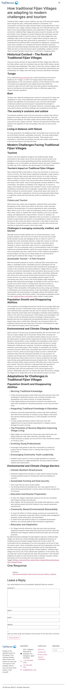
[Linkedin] (10, 677)
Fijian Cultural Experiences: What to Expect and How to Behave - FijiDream (34, 574)
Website (10, 624)
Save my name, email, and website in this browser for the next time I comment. (33, 633)
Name (9, 610)
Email (9, 617)
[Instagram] (7, 677)
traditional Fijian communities (23, 296)
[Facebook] (4, 677)
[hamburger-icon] (59, 3)
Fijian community (24, 77)
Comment (11, 588)
